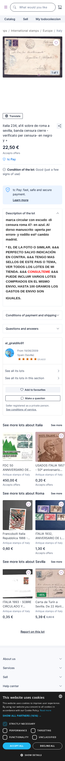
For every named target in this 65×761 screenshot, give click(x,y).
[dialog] (32, 726)
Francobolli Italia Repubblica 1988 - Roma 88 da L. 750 (16, 536)
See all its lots (14, 371)
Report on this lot (33, 631)
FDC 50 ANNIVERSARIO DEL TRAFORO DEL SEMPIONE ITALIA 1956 (16, 468)
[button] (32, 213)
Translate (14, 116)
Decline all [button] (47, 745)
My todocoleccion (48, 19)
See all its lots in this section (24, 378)
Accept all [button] (16, 745)
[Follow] (56, 42)
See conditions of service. (21, 409)
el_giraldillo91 (14, 343)
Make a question (35, 398)
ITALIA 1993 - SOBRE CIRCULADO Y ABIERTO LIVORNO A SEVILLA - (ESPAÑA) (17, 604)
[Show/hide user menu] (5, 7)
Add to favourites (35, 389)
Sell (25, 19)
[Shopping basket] (60, 7)
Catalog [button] (9, 19)
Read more (45, 710)
